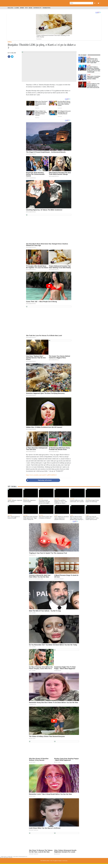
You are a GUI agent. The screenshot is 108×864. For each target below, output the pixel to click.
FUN (26, 7)
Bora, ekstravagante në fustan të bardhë (14, 517)
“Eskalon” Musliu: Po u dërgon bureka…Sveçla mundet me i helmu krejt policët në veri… (14, 856)
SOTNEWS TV (37, 7)
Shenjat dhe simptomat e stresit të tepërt (29, 501)
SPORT (22, 7)
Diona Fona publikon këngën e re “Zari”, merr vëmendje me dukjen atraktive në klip (60, 502)
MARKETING (46, 7)
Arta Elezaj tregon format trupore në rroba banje (92, 501)
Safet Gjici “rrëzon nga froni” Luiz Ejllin (6, 857)
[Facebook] (9, 56)
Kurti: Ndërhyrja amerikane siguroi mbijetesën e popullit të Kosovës (61, 518)
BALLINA (10, 7)
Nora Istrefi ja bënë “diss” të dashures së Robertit (45, 517)
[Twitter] (12, 56)
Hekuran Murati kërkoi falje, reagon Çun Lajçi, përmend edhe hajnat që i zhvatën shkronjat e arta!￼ (77, 519)
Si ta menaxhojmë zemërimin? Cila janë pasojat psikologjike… (45, 502)
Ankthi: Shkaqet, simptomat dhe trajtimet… (15, 501)
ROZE (30, 7)
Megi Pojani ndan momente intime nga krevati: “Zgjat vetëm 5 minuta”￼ (30, 518)
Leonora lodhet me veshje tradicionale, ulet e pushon (77, 501)
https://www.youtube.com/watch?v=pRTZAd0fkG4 (41, 475)
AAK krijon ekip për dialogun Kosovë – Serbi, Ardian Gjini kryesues (92, 518)
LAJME (16, 7)
